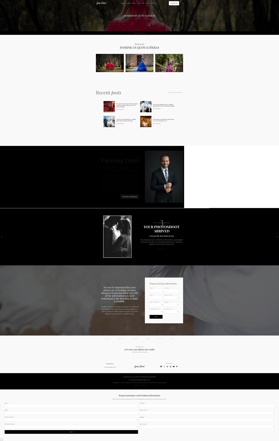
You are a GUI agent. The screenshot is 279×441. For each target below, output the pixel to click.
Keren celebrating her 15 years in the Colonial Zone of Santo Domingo (140, 68)
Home (135, 33)
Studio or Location (154, 302)
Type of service (167, 309)
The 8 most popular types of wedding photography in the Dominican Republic (164, 105)
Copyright (143, 385)
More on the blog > (176, 92)
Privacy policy (137, 385)
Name (151, 288)
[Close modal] (1, 439)
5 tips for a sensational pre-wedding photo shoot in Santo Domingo (126, 120)
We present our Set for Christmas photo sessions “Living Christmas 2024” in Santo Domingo (127, 105)
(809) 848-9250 (109, 363)
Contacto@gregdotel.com (110, 367)
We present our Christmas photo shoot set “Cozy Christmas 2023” (163, 120)
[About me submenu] (125, 3)
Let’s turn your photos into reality (139, 349)
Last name (166, 288)
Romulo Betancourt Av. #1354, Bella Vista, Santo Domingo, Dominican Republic (139, 376)
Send (156, 316)
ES (182, 3)
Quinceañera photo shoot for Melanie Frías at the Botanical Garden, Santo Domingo (169, 68)
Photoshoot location (154, 309)
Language (166, 302)
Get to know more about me (129, 196)
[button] (2, 236)
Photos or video (167, 295)
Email (151, 295)
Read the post (120, 109)
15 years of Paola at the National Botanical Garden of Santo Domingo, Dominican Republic (110, 68)
